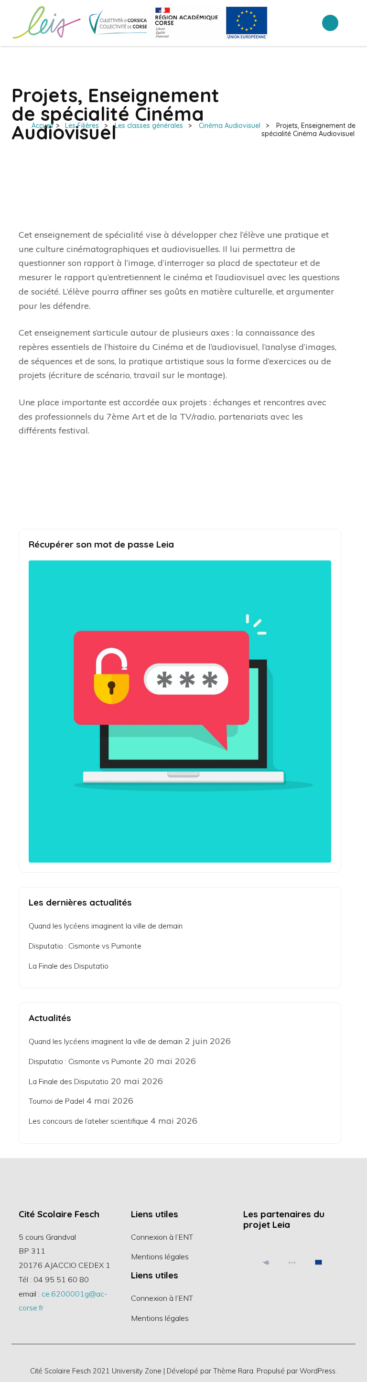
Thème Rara (233, 1370)
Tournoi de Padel (56, 1101)
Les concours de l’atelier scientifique (88, 1121)
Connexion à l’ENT (162, 1237)
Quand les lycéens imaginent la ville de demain (106, 925)
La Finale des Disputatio (68, 966)
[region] (292, 1262)
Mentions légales (160, 1256)
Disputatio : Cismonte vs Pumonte (85, 945)
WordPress (317, 1370)
